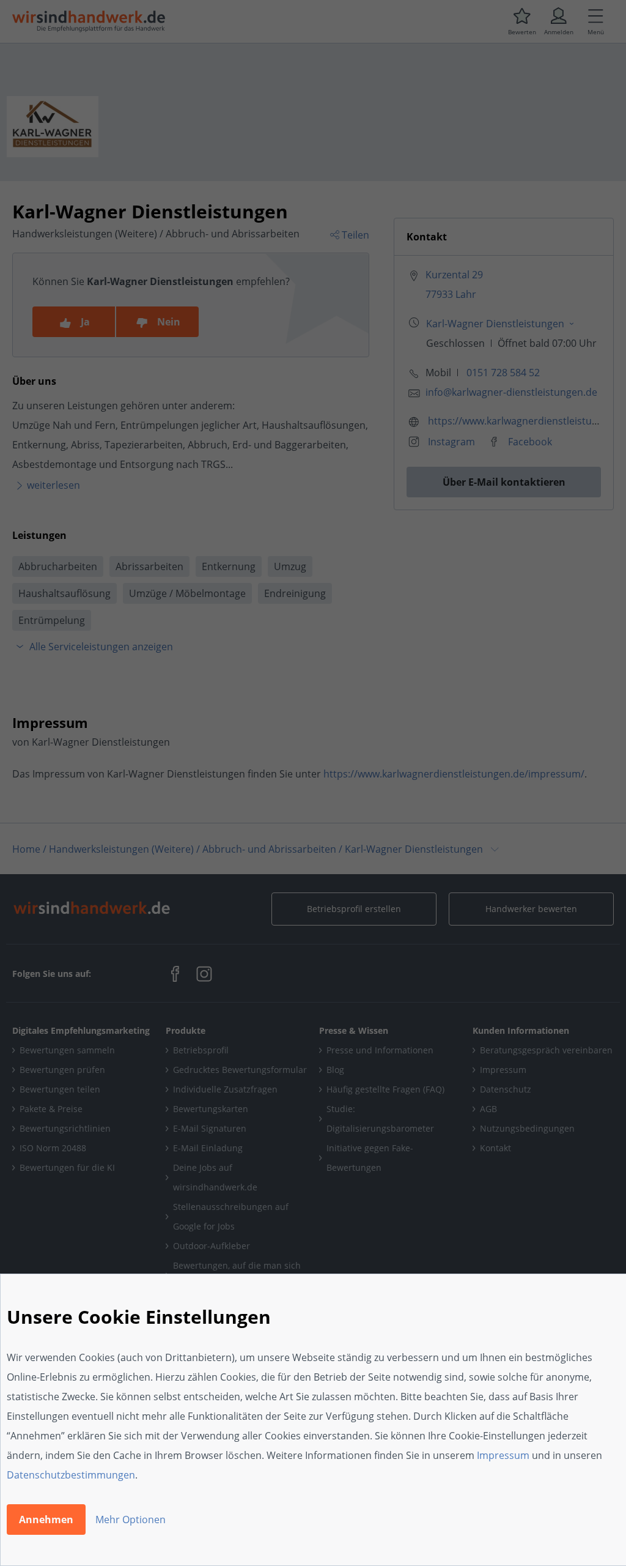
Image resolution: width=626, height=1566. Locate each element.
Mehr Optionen (130, 1519)
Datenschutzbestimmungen (71, 1475)
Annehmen (46, 1519)
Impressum (503, 1455)
